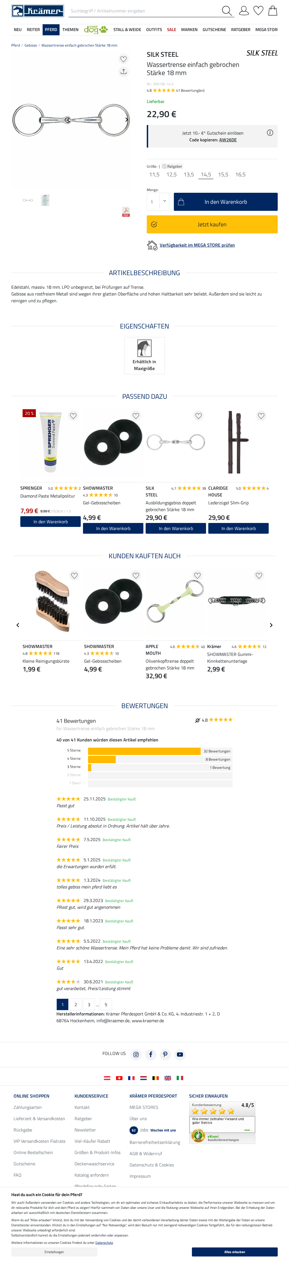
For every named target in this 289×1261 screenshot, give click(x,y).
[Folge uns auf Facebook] (150, 1054)
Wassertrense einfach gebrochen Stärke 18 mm (79, 45)
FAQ (17, 1175)
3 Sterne (74, 766)
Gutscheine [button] (214, 29)
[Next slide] (126, 119)
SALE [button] (171, 29)
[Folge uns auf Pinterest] (165, 1054)
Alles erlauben (234, 1252)
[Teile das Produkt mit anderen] (123, 72)
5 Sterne (74, 750)
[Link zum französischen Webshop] (132, 1077)
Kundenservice (91, 1096)
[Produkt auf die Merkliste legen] (123, 59)
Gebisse (31, 45)
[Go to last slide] (18, 625)
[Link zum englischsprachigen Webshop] (169, 1077)
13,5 (188, 174)
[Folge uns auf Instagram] (136, 1054)
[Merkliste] (258, 9)
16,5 (240, 174)
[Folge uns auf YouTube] (180, 1054)
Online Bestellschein (33, 1152)
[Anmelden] (244, 9)
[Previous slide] (15, 119)
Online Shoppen (31, 1096)
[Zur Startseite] (37, 10)
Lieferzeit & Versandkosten (39, 1118)
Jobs (154, 1129)
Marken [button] (189, 29)
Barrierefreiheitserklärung (155, 1142)
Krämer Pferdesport (153, 1096)
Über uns (138, 1118)
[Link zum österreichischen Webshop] (108, 1077)
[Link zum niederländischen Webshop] (144, 1077)
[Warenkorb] (273, 9)
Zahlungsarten (28, 1107)
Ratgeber (175, 166)
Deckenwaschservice (94, 1163)
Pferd (15, 45)
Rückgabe (23, 1129)
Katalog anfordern (92, 1175)
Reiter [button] (33, 29)
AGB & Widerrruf (146, 1153)
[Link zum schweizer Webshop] (120, 1077)
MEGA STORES (268, 29)
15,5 (223, 174)
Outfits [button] (154, 29)
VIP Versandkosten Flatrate (39, 1141)
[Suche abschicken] (228, 11)
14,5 (206, 174)
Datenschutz (104, 1242)
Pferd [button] (51, 29)
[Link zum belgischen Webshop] (156, 1077)
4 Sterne (74, 758)
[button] (96, 29)
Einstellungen (54, 1252)
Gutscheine (24, 1163)
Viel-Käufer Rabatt (92, 1141)
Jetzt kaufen (212, 224)
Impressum (140, 1176)
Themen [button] (70, 29)
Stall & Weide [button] (127, 29)
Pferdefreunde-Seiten (95, 1186)
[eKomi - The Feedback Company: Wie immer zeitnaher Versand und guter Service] (222, 1122)
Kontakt (82, 1107)
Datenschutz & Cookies (152, 1164)
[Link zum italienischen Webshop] (181, 1077)
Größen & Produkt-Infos (98, 1152)
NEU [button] (18, 29)
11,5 (154, 174)
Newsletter (85, 1129)
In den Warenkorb (51, 521)
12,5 (171, 174)
